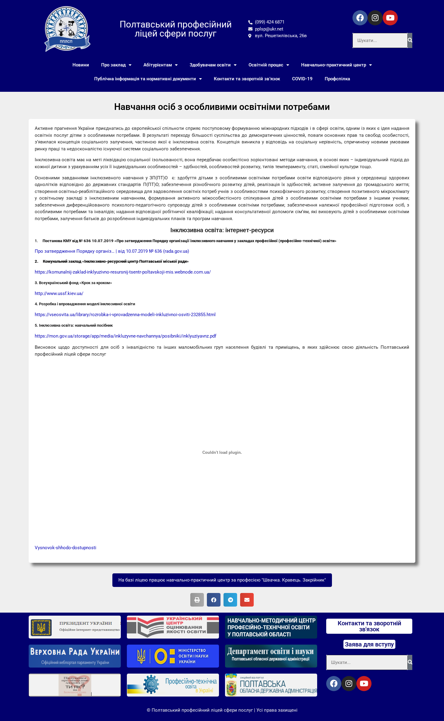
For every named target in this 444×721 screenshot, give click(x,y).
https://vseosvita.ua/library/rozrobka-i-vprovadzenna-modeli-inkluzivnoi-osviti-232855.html (125, 314)
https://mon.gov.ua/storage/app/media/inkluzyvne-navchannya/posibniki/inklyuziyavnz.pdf (125, 336)
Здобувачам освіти (210, 65)
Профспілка (337, 79)
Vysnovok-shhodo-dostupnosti (65, 547)
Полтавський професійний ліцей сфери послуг (176, 29)
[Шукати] (410, 40)
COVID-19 (302, 79)
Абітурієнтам (157, 65)
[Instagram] (375, 17)
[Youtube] (390, 17)
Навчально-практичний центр (333, 65)
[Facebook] (360, 17)
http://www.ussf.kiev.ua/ (59, 293)
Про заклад (113, 65)
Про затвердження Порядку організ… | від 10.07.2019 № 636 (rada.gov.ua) (112, 251)
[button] (197, 600)
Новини (80, 65)
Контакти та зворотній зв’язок (247, 79)
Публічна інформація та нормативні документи (145, 79)
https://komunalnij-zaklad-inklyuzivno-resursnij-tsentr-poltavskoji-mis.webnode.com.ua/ (123, 272)
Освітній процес (266, 65)
